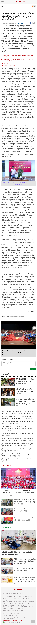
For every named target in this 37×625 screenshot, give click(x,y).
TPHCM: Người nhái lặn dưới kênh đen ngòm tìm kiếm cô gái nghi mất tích (25, 401)
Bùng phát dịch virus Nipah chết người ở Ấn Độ (18, 459)
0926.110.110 (11, 620)
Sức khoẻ (5, 527)
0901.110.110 (18, 620)
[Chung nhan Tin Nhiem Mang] (11, 622)
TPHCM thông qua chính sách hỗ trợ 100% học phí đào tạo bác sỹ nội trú (25, 561)
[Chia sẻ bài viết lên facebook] (30, 23)
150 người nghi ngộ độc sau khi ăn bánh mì (24, 569)
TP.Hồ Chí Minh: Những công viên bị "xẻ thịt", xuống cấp (25, 381)
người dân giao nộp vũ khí (16, 316)
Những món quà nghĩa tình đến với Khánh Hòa (23, 519)
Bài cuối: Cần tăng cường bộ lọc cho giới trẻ (24, 510)
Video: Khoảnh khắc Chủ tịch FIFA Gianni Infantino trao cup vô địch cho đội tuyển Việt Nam (16, 352)
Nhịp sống (5, 466)
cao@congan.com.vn (11, 615)
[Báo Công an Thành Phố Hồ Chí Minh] (21, 2)
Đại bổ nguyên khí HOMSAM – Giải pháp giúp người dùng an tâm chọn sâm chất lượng (24, 579)
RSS (34, 6)
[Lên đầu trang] (33, 621)
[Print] (34, 23)
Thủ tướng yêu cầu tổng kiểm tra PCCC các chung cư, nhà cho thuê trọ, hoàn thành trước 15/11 (17, 428)
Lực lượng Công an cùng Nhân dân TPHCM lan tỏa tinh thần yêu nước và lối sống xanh (17, 493)
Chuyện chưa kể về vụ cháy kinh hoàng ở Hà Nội (24, 391)
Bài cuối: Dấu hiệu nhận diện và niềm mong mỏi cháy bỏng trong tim (24, 502)
